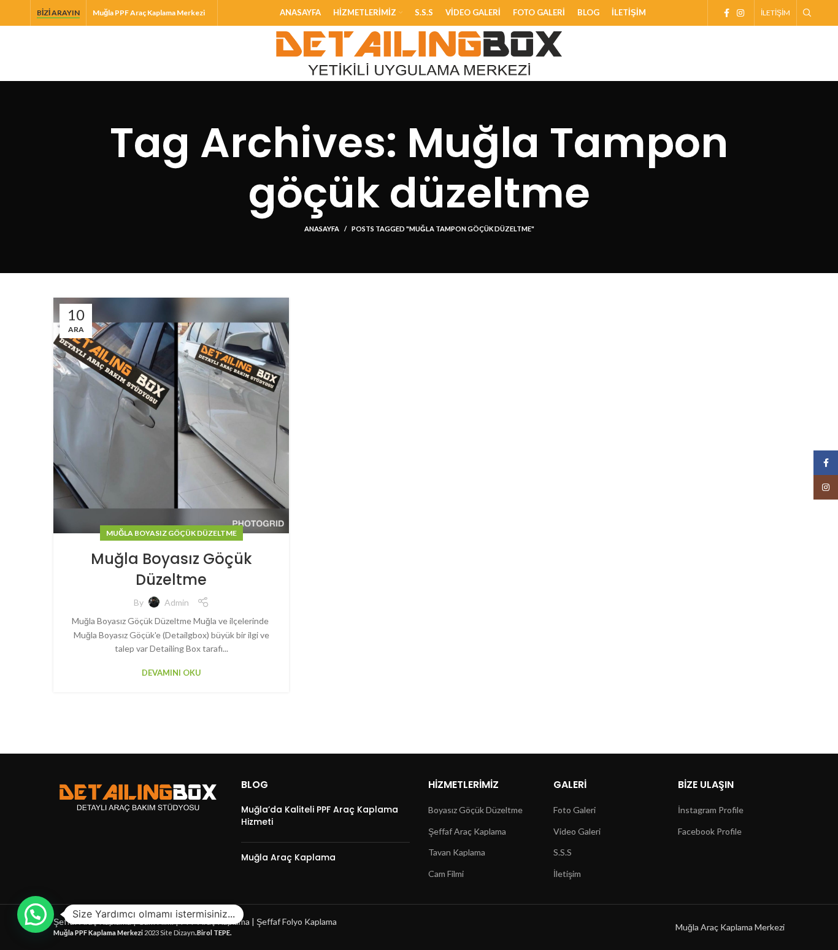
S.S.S (562, 852)
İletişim (567, 873)
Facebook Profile (710, 831)
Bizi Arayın (58, 13)
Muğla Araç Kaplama (288, 857)
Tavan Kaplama (456, 852)
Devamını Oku (171, 673)
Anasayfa (321, 229)
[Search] (805, 13)
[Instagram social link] (740, 13)
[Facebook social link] (726, 13)
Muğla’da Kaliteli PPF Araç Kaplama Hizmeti (319, 815)
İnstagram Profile (711, 810)
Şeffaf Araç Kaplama (467, 831)
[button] (35, 914)
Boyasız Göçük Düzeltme (475, 810)
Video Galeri (577, 831)
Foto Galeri (574, 810)
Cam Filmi (446, 873)
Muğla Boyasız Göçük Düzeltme (171, 533)
